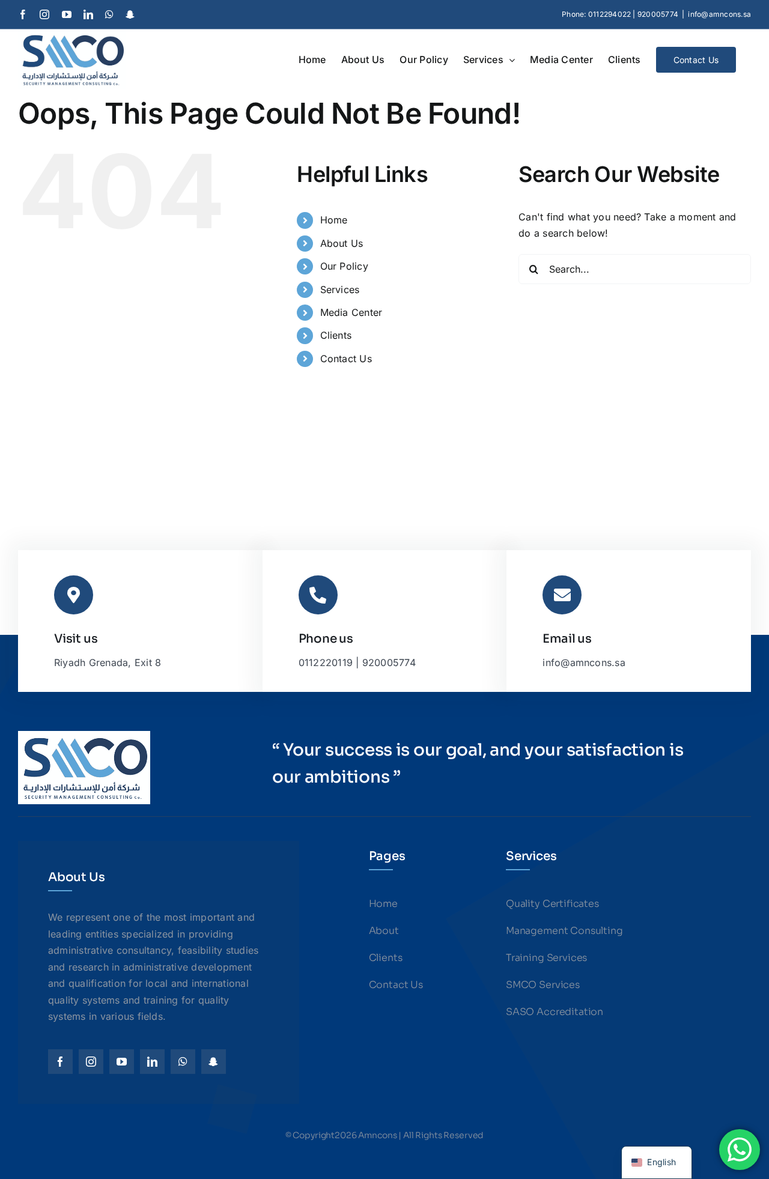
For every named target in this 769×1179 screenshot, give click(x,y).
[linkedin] (152, 1061)
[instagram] (91, 1061)
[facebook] (60, 1061)
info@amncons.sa (719, 14)
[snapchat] (213, 1061)
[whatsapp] (183, 1061)
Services (340, 289)
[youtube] (121, 1061)
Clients (336, 335)
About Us (341, 243)
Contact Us (346, 359)
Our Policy (344, 266)
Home (334, 220)
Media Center (351, 312)
